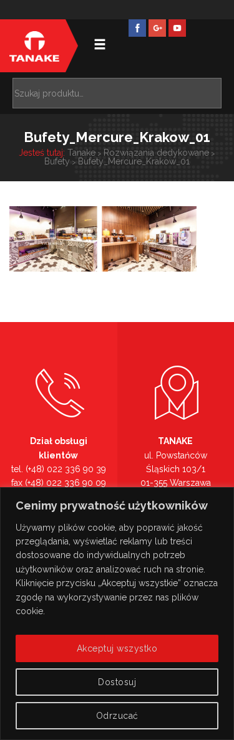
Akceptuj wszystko (117, 648)
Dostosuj (117, 682)
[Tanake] (34, 45)
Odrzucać (117, 716)
